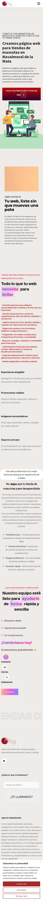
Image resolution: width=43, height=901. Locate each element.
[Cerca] (40, 861)
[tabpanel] (18, 692)
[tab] (17, 658)
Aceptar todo (21, 884)
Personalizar (21, 890)
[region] (21, 880)
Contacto (10, 692)
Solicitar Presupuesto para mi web (21, 92)
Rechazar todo (21, 896)
